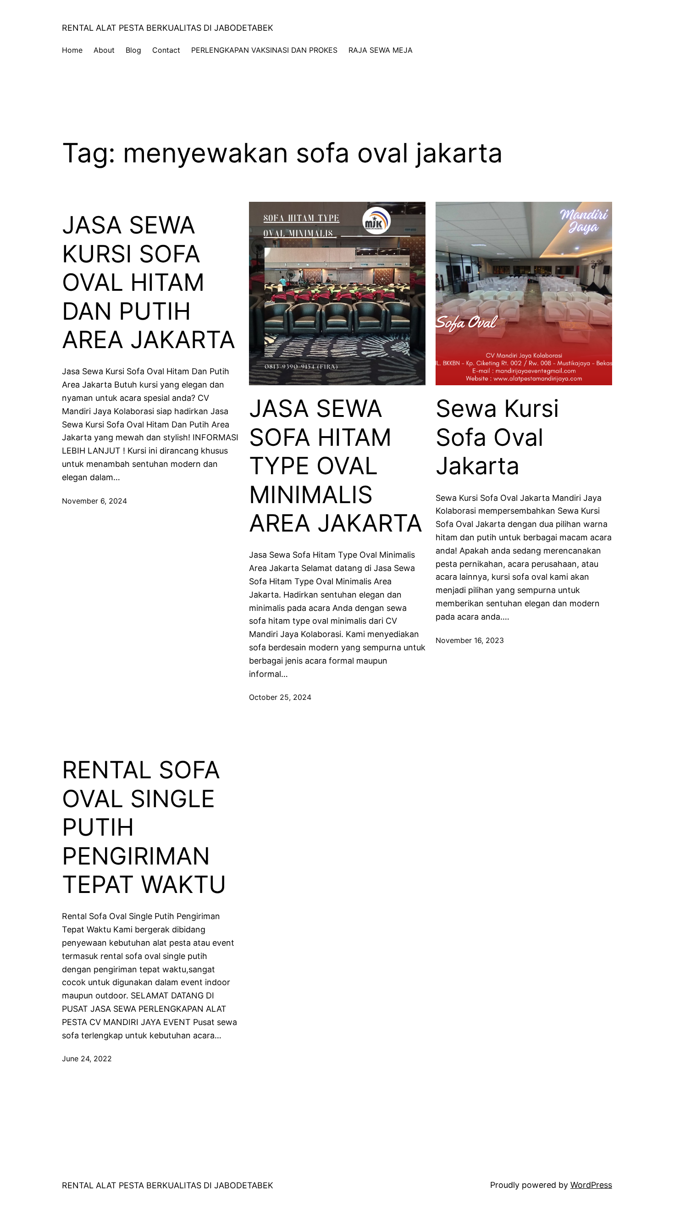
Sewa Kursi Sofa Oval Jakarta (497, 437)
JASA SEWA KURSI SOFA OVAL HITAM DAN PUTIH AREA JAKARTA (148, 282)
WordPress (591, 1185)
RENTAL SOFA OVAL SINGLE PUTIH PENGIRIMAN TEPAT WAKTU (144, 827)
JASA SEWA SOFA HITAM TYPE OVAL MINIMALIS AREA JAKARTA (335, 466)
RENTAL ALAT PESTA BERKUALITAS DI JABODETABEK (167, 28)
